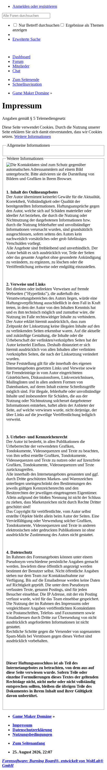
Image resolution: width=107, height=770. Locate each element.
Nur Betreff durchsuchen (38, 25)
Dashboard (21, 57)
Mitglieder (20, 66)
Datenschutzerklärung (32, 730)
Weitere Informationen (32, 136)
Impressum (22, 725)
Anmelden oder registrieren (34, 6)
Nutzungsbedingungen (32, 734)
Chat (16, 71)
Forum (17, 61)
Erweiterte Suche (26, 39)
